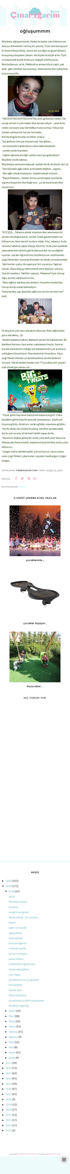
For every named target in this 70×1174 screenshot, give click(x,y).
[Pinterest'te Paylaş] (29, 478)
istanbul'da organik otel (22, 964)
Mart (11, 1016)
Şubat (12, 1010)
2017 (9, 1094)
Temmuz (13, 1031)
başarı (12, 922)
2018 (9, 1099)
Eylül (11, 1042)
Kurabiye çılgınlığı (19, 1005)
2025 (9, 1130)
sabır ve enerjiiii (18, 927)
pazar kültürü (16, 958)
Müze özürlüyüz (18, 995)
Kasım (12, 1052)
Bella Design (55, 1154)
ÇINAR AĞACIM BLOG (28, 1154)
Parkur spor (15, 990)
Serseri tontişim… (19, 953)
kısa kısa (13, 906)
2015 (9, 1083)
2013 (9, 1073)
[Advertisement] (35, 821)
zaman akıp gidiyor (19, 969)
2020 (9, 1109)
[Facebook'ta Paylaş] (16, 478)
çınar (22, 487)
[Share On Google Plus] (35, 478)
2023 (9, 1125)
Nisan (12, 1021)
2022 (9, 1120)
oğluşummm (15, 932)
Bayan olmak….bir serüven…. (24, 917)
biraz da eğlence (18, 943)
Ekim (11, 1047)
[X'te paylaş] (22, 478)
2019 (9, 1104)
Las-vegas (14, 974)
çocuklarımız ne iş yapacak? (24, 979)
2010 (9, 886)
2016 (9, 1088)
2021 (9, 1114)
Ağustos (13, 1036)
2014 (9, 1078)
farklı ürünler (16, 938)
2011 (9, 1062)
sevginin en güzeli (19, 912)
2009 (9, 880)
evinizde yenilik (17, 948)
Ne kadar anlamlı (18, 901)
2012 (9, 1068)
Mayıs (12, 1026)
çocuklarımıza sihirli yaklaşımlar (26, 1000)
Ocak (11, 891)
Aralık (12, 1057)
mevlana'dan (15, 984)
